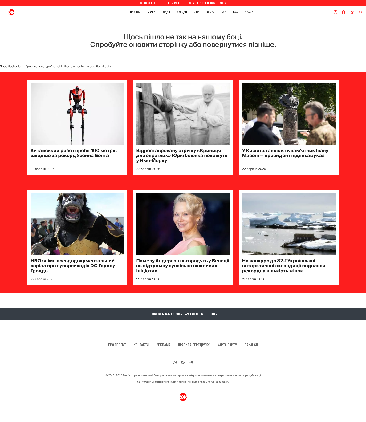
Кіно (197, 12)
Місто (151, 12)
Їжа (235, 12)
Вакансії (251, 345)
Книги (210, 12)
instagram (182, 314)
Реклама (163, 345)
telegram (211, 314)
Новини (135, 12)
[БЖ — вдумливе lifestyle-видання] (28, 12)
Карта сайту (227, 345)
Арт (223, 12)
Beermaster (173, 3)
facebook (196, 314)
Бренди (182, 12)
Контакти (141, 345)
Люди (166, 12)
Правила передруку (194, 345)
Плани (249, 12)
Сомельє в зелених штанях (207, 3)
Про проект (117, 345)
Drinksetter (148, 3)
